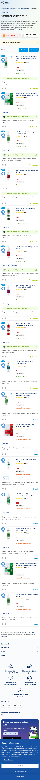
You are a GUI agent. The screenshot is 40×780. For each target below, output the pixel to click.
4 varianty (6, 150)
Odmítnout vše (20, 776)
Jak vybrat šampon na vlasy (12, 42)
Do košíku (35, 88)
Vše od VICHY (5, 12)
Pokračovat (18, 29)
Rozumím (20, 766)
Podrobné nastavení (20, 771)
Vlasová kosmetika (23, 8)
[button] (20, 644)
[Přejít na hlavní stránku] (6, 2)
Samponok (4, 636)
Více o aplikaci (9, 734)
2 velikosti (6, 112)
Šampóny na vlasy (30, 632)
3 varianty (6, 265)
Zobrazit (35, 420)
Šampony (34, 8)
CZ (5, 714)
